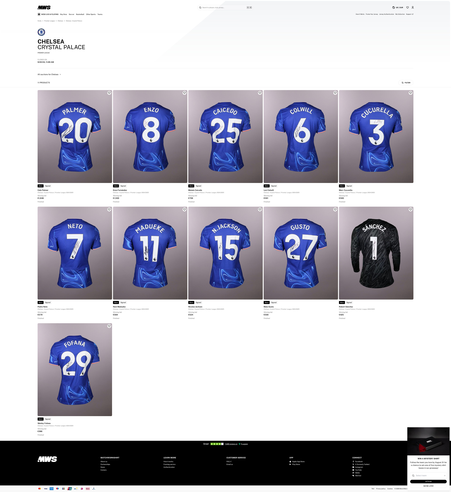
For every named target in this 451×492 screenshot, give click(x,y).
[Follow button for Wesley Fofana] (109, 326)
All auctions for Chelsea (48, 74)
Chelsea (60, 21)
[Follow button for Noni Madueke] (184, 209)
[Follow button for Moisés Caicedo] (260, 93)
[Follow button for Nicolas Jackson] (260, 209)
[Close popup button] (445, 431)
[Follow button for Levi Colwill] (335, 93)
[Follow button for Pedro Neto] (109, 209)
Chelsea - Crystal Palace (74, 21)
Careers (104, 470)
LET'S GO (428, 481)
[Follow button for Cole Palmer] (109, 93)
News (103, 467)
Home (39, 21)
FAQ (228, 461)
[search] (225, 7)
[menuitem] (397, 7)
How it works (168, 461)
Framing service (169, 464)
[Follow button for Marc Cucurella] (410, 93)
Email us (229, 464)
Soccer (71, 14)
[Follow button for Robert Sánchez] (410, 209)
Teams (99, 14)
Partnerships (105, 464)
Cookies (390, 489)
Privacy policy (380, 489)
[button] (445, 475)
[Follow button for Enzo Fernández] (184, 93)
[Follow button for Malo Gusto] (335, 209)
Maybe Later (428, 486)
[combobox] (428, 475)
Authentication (169, 467)
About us (104, 461)
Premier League (49, 21)
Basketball (80, 14)
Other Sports (91, 14)
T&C (372, 489)
